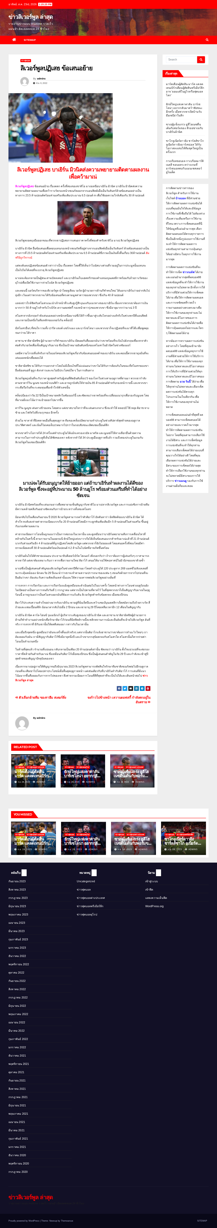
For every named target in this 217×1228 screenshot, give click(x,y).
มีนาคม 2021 (16, 1130)
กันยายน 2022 (17, 980)
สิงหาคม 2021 (17, 1088)
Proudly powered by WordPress (24, 1221)
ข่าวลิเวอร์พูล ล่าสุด (30, 16)
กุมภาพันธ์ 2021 (18, 1138)
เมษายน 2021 (16, 1122)
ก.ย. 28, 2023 (25, 849)
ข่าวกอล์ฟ (188, 272)
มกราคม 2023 (17, 947)
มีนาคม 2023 (16, 931)
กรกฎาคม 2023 (18, 897)
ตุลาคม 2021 (16, 1072)
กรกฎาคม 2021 (18, 1097)
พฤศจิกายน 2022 (18, 964)
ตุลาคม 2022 (16, 972)
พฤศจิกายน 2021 (18, 1063)
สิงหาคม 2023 (17, 889)
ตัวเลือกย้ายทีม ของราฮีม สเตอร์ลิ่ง (42, 697)
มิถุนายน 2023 (17, 906)
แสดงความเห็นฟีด (156, 897)
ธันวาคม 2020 (17, 1155)
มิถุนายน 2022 (17, 1005)
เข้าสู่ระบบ (151, 881)
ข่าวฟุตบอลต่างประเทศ (35, 767)
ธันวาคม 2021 (17, 1055)
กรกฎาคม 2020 (18, 1171)
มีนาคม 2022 (16, 1030)
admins (41, 78)
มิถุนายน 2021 (17, 1105)
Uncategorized (86, 881)
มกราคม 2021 (17, 1147)
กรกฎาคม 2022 (18, 997)
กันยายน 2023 (17, 881)
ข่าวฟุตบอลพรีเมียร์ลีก (185, 834)
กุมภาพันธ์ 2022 (18, 1039)
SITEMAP (30, 40)
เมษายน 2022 (16, 1022)
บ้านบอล (181, 198)
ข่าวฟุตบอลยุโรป (83, 767)
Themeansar (67, 1221)
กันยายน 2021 (17, 1080)
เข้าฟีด (149, 889)
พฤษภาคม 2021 (18, 1113)
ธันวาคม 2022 (17, 956)
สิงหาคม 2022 (17, 989)
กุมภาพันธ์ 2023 (18, 939)
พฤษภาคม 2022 (18, 1014)
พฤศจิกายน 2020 (18, 1163)
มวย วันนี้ (185, 381)
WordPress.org (154, 906)
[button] (207, 39)
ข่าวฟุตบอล (25, 60)
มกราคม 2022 (17, 1047)
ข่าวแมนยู (180, 480)
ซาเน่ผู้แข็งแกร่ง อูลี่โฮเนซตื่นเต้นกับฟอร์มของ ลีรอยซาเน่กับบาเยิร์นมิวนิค (184, 128)
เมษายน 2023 (16, 922)
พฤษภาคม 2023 (18, 914)
